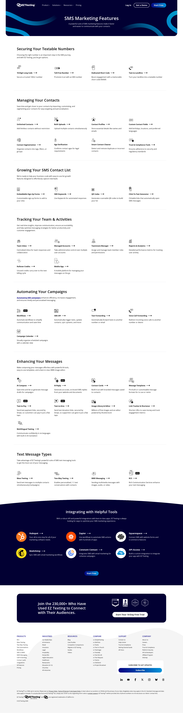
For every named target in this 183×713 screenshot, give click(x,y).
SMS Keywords (60, 194)
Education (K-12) (47, 665)
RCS (130, 478)
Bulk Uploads (59, 124)
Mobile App (59, 266)
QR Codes (95, 194)
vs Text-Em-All (97, 655)
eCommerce (46, 642)
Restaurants (46, 663)
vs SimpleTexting (98, 640)
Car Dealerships (47, 640)
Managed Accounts (62, 246)
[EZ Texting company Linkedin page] (121, 680)
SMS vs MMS (21, 652)
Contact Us (122, 640)
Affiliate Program (147, 655)
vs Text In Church (98, 647)
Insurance (45, 647)
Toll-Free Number (61, 73)
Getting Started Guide (125, 647)
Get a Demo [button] (141, 5)
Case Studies (72, 642)
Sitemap (145, 657)
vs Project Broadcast (99, 665)
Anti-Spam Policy (75, 691)
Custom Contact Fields (138, 124)
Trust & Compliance (125, 645)
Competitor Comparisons (76, 645)
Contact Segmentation (26, 145)
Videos (70, 652)
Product (45, 5)
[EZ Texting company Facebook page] (135, 680)
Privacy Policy (53, 691)
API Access (134, 549)
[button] (158, 5)
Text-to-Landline (136, 73)
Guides (70, 650)
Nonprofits (45, 655)
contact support (93, 693)
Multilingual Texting (25, 429)
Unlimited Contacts (25, 124)
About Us (145, 640)
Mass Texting (22, 478)
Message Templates (137, 385)
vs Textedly (96, 652)
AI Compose (22, 385)
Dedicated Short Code (101, 73)
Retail (44, 645)
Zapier (82, 533)
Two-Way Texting (61, 478)
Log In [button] (128, 5)
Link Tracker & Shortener (139, 406)
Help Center (122, 642)
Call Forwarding (22, 657)
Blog (69, 640)
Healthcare (45, 660)
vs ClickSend (97, 663)
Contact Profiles (98, 124)
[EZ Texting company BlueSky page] (156, 680)
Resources (68, 5)
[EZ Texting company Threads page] (163, 680)
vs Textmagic (97, 650)
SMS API (57, 316)
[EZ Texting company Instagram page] (149, 680)
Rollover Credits (23, 266)
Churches (45, 668)
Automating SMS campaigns (29, 298)
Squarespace (135, 533)
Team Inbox (22, 246)
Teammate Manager (100, 246)
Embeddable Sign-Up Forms (28, 194)
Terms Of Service (63, 691)
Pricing (78, 5)
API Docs (121, 650)
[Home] (26, 5)
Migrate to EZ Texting (74, 647)
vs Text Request (98, 657)
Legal (44, 650)
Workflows (21, 316)
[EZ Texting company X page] (142, 680)
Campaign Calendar (25, 336)
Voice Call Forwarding (138, 316)
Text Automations (22, 647)
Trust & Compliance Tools (139, 145)
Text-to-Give (59, 406)
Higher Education (47, 657)
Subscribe (140, 670)
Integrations (21, 663)
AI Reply (57, 385)
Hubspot (33, 533)
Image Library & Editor (101, 406)
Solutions (56, 5)
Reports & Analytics (137, 246)
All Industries (46, 670)
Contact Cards (97, 385)
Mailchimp (34, 551)
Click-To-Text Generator (139, 194)
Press (144, 645)
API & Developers (147, 652)
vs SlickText (96, 642)
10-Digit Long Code (24, 73)
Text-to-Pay (21, 406)
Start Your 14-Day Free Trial (130, 614)
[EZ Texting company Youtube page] (128, 680)
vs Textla (96, 645)
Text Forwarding (98, 316)
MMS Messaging (98, 478)
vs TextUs (96, 660)
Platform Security (147, 650)
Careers (144, 642)
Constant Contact (88, 549)
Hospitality (45, 652)
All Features (20, 665)
